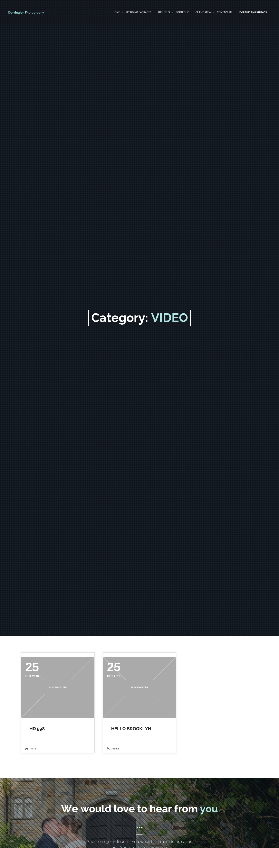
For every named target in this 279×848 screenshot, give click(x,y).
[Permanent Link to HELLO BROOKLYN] (139, 687)
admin (33, 748)
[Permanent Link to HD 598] (57, 687)
